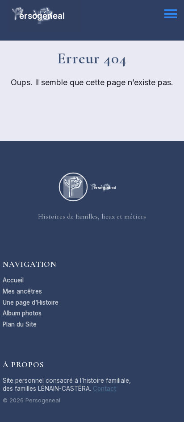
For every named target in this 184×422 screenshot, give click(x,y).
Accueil (13, 280)
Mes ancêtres (22, 291)
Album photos (22, 313)
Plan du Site (20, 324)
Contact (104, 388)
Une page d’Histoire (31, 302)
